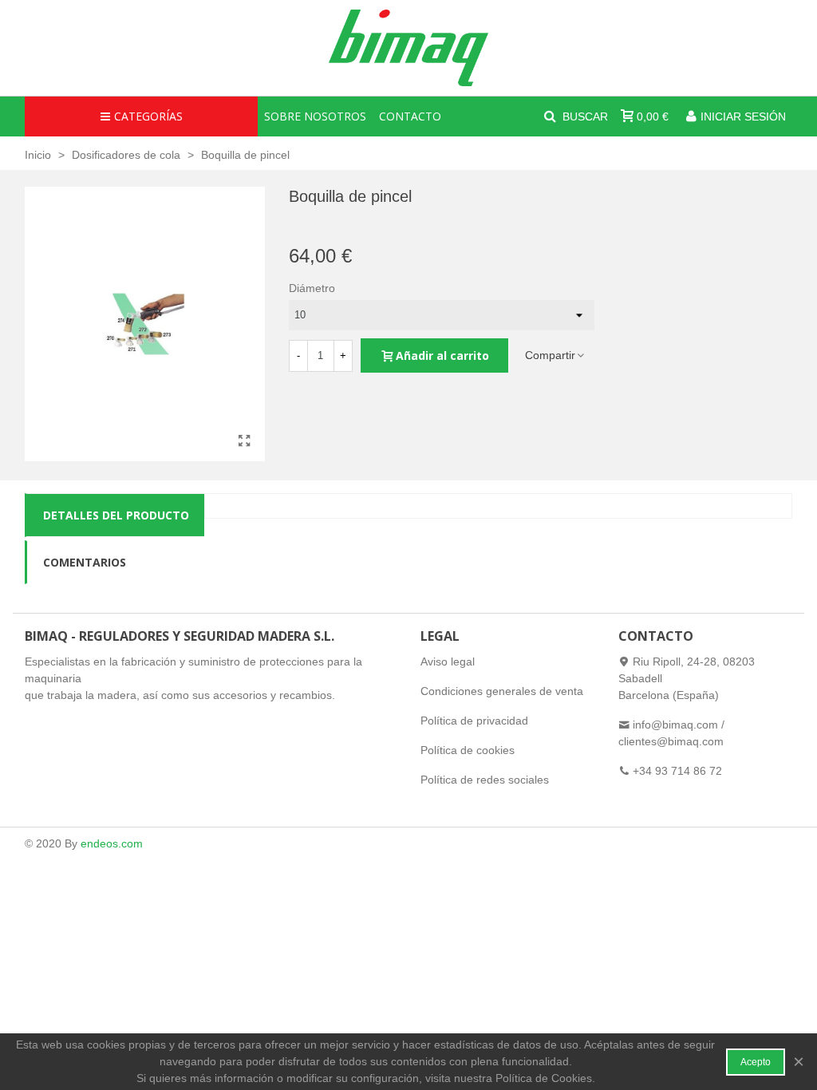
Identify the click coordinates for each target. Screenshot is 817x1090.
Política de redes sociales (484, 779)
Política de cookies (467, 750)
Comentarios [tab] (84, 562)
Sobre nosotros (315, 116)
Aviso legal (447, 661)
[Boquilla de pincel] (245, 441)
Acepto (755, 1062)
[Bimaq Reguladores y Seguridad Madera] (408, 48)
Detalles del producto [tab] (116, 515)
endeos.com (112, 843)
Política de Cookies (543, 1078)
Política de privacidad (474, 720)
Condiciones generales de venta (501, 691)
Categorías (148, 116)
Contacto (410, 116)
